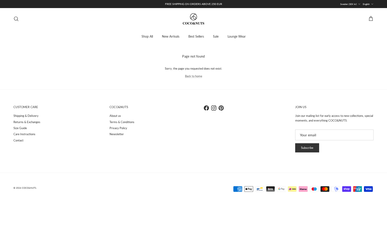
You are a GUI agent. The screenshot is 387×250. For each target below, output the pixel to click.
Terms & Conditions (122, 122)
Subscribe (307, 148)
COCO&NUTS (29, 187)
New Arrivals (170, 36)
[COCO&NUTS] (193, 19)
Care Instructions (24, 134)
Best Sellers (196, 36)
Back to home (193, 76)
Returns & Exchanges (26, 122)
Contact (18, 140)
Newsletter (117, 134)
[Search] (16, 18)
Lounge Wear (237, 36)
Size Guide (20, 128)
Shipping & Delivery (26, 116)
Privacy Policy (118, 128)
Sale (216, 36)
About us (115, 116)
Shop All (147, 36)
